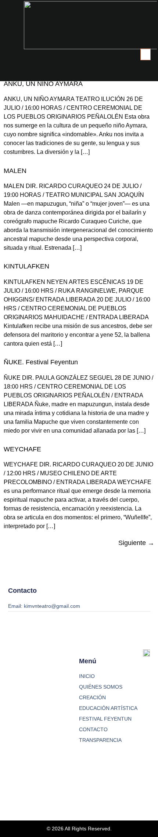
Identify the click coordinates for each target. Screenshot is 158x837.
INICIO (87, 676)
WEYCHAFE (22, 449)
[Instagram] (12, 784)
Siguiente (136, 542)
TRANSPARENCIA (100, 740)
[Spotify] (59, 784)
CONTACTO (93, 729)
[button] (145, 54)
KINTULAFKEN (26, 266)
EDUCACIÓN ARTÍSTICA (108, 708)
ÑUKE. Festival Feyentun (41, 362)
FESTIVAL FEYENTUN (105, 719)
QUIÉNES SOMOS (100, 687)
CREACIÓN (92, 697)
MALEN (15, 170)
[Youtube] (36, 784)
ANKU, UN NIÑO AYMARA (43, 83)
